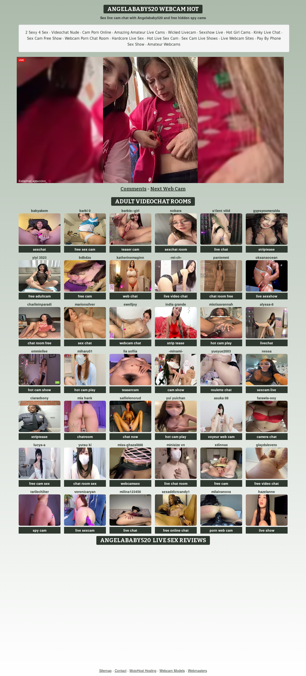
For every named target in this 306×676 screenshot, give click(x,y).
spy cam (39, 530)
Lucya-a (39, 444)
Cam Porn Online (96, 32)
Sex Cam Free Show (44, 38)
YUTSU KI (85, 444)
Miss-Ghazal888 (130, 444)
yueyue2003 (221, 351)
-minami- (176, 351)
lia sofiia (130, 351)
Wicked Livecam (182, 32)
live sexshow (266, 296)
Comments (133, 189)
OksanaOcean (267, 257)
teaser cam (130, 249)
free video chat (266, 483)
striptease (266, 249)
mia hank (84, 397)
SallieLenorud (130, 397)
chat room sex (85, 483)
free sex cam (85, 249)
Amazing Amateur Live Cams (139, 32)
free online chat (176, 530)
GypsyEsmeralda (266, 210)
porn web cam (221, 530)
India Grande (175, 304)
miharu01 (85, 351)
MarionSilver (85, 304)
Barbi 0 (85, 210)
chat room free (221, 296)
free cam (85, 296)
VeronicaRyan (85, 491)
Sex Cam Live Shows (199, 38)
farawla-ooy (266, 397)
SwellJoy (130, 304)
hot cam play (221, 343)
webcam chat (130, 343)
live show (266, 530)
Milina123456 (130, 491)
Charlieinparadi (39, 304)
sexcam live (266, 389)
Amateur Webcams (164, 44)
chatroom (85, 436)
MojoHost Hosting (143, 670)
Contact (120, 670)
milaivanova (221, 491)
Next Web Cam (168, 189)
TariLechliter (39, 491)
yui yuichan (175, 397)
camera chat (267, 436)
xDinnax (221, 444)
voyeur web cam (221, 436)
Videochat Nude (65, 32)
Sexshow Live (211, 32)
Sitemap (105, 670)
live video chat (176, 296)
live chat (221, 249)
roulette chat (221, 389)
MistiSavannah (221, 304)
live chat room (175, 483)
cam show (176, 389)
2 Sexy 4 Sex (36, 32)
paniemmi (221, 257)
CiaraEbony (39, 397)
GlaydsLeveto (266, 444)
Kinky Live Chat (267, 32)
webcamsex (130, 483)
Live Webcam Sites (237, 38)
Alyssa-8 (266, 304)
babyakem (39, 210)
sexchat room (176, 249)
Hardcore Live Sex (128, 38)
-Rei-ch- (176, 257)
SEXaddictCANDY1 (176, 491)
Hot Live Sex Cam (162, 38)
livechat (266, 343)
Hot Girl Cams (238, 32)
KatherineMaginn (130, 257)
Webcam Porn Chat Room (87, 38)
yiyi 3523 (39, 257)
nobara (175, 210)
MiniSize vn (176, 444)
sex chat (85, 343)
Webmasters (197, 670)
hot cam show (39, 389)
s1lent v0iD (221, 210)
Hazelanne (266, 491)
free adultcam (39, 296)
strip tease (175, 343)
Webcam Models (172, 670)
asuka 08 (221, 397)
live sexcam (84, 530)
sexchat (39, 249)
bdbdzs (85, 257)
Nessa (267, 351)
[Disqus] (153, 607)
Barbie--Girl (130, 210)
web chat (130, 296)
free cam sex (39, 483)
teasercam (130, 389)
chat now (130, 436)
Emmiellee (39, 351)
